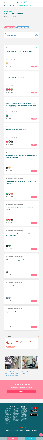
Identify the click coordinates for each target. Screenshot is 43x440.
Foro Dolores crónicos (11, 5)
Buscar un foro (23, 409)
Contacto (14, 418)
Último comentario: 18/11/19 (11, 294)
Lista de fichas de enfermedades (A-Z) (24, 416)
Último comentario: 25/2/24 (11, 163)
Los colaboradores (8, 417)
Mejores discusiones (16, 41)
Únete (21, 391)
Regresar (6, 8)
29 (8, 300)
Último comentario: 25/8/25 (11, 85)
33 (12, 92)
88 (8, 222)
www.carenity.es (13, 430)
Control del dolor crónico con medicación (19, 51)
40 (12, 144)
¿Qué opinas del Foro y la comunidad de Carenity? (19, 342)
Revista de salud (24, 408)
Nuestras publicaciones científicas (7, 421)
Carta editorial (15, 410)
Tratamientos (9, 11)
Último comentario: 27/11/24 (11, 137)
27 (12, 196)
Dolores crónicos (10, 35)
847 (8, 196)
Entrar (30, 438)
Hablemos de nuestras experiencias (17, 286)
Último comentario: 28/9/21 (11, 241)
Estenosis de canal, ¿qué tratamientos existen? (20, 260)
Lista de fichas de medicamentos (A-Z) (24, 419)
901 (8, 144)
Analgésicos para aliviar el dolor (16, 129)
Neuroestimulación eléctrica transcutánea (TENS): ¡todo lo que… (12, 373)
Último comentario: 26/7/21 (11, 268)
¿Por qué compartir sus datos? (7, 410)
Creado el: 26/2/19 (9, 320)
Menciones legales (16, 413)
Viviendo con (36, 41)
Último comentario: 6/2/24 (11, 59)
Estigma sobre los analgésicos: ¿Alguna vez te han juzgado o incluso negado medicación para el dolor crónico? (21, 105)
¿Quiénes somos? (8, 408)
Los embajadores (8, 414)
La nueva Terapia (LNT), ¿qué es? (16, 77)
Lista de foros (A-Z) (24, 414)
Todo (7, 41)
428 (8, 92)
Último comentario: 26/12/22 (11, 215)
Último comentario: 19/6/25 (11, 111)
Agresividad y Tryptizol (13, 312)
